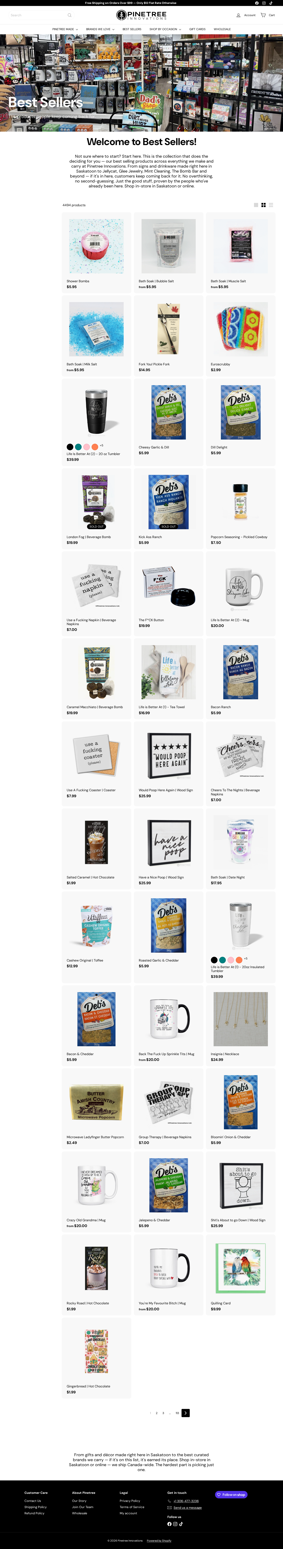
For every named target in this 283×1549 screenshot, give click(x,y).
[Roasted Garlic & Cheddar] (169, 931)
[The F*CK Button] (169, 591)
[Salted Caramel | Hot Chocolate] (97, 848)
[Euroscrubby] (241, 335)
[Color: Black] (70, 447)
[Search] (70, 15)
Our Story (79, 1501)
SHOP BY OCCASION (164, 29)
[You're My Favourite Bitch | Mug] (169, 1274)
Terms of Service (132, 1507)
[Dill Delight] (241, 419)
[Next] (185, 1413)
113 (177, 1413)
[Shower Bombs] (97, 252)
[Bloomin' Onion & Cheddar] (241, 1108)
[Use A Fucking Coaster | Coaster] (97, 761)
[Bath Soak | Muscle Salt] (241, 252)
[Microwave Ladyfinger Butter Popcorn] (97, 1108)
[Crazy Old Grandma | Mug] (97, 1191)
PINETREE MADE (63, 29)
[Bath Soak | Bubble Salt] (169, 252)
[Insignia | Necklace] (241, 1025)
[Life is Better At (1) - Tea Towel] (169, 678)
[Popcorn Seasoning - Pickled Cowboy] (241, 508)
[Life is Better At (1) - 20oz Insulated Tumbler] (241, 937)
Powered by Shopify (159, 1540)
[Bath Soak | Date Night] (241, 848)
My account (128, 1513)
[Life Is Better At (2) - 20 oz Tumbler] (97, 422)
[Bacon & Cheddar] (97, 1025)
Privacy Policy (130, 1501)
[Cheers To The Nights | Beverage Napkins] (241, 763)
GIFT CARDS (197, 29)
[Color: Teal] (78, 447)
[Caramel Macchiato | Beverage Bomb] (97, 678)
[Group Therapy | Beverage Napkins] (169, 1108)
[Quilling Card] (241, 1274)
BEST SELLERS (132, 29)
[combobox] (41, 15)
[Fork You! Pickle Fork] (169, 335)
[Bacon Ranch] (241, 678)
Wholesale (79, 1513)
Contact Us (32, 1501)
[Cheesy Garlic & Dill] (169, 419)
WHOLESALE (222, 29)
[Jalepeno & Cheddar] (169, 1191)
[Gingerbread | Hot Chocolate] (97, 1358)
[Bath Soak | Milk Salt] (97, 335)
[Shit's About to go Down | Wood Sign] (241, 1191)
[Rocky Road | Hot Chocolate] (97, 1274)
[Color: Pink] (86, 447)
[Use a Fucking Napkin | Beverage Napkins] (97, 593)
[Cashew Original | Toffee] (97, 931)
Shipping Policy (35, 1507)
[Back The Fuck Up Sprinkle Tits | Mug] (169, 1025)
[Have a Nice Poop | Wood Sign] (169, 848)
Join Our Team (82, 1507)
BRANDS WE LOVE (98, 29)
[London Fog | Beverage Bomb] (97, 508)
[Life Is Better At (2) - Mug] (241, 591)
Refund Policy (34, 1513)
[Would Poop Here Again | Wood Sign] (169, 761)
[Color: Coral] (95, 447)
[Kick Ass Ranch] (169, 508)
